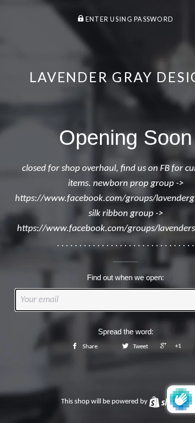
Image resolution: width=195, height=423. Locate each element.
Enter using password (129, 19)
